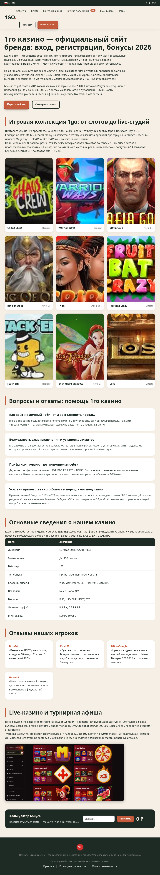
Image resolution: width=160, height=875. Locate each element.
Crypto (34, 10)
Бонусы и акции (52, 10)
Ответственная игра (104, 866)
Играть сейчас (16, 104)
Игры (122, 10)
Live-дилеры (107, 10)
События (21, 10)
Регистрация (47, 24)
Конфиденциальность (73, 866)
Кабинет (27, 24)
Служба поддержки (81, 10)
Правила (48, 866)
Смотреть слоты (46, 104)
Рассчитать (125, 819)
